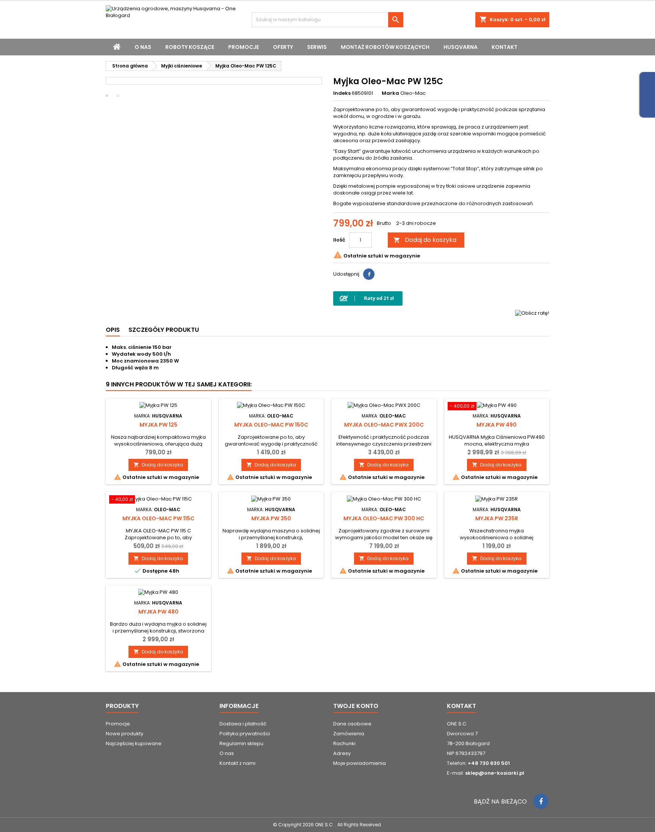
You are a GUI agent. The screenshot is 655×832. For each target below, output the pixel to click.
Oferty (283, 47)
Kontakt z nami (237, 763)
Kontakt (504, 47)
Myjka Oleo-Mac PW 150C (271, 425)
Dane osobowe (352, 723)
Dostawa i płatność (242, 723)
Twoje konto (355, 706)
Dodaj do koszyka (424, 239)
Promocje (243, 47)
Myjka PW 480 (158, 611)
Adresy (342, 753)
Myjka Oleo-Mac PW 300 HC (383, 518)
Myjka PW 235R (496, 518)
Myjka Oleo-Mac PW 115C (158, 518)
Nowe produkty (124, 733)
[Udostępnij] (369, 274)
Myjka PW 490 (496, 425)
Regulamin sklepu (241, 743)
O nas (143, 47)
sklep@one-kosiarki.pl (494, 773)
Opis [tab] (113, 329)
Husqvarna (460, 47)
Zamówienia (348, 733)
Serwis (317, 47)
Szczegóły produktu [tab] (163, 329)
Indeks (342, 93)
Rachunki (344, 743)
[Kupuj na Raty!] (368, 298)
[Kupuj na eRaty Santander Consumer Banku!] (532, 312)
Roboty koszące (189, 47)
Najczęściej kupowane (133, 743)
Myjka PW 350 (271, 518)
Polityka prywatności (244, 733)
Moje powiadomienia (359, 763)
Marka (390, 93)
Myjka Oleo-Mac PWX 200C (384, 425)
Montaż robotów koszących (385, 47)
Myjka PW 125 (158, 425)
